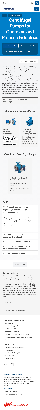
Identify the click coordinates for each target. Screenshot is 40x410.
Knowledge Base (10, 328)
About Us (8, 340)
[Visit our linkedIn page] (12, 364)
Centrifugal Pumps (11, 358)
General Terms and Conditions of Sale (17, 334)
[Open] (36, 9)
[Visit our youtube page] (17, 364)
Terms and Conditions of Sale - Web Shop (18, 337)
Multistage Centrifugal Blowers (14, 353)
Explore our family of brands (13, 374)
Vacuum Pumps (10, 355)
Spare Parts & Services (12, 331)
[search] (32, 3)
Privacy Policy (8, 388)
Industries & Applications (12, 326)
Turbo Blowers (9, 350)
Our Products (9, 323)
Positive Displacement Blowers (14, 347)
